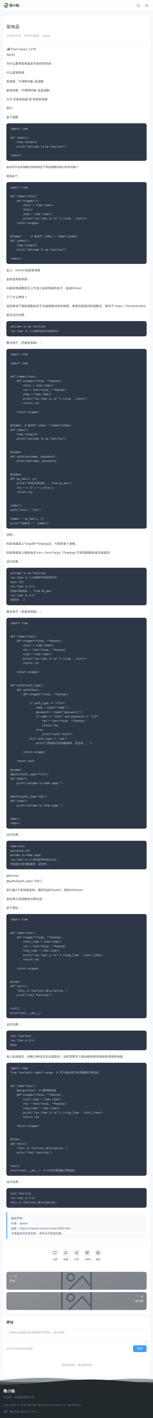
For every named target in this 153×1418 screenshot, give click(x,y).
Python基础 (31, 35)
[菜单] (146, 5)
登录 (140, 1348)
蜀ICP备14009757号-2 (23, 1411)
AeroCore (43, 1404)
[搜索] (138, 5)
